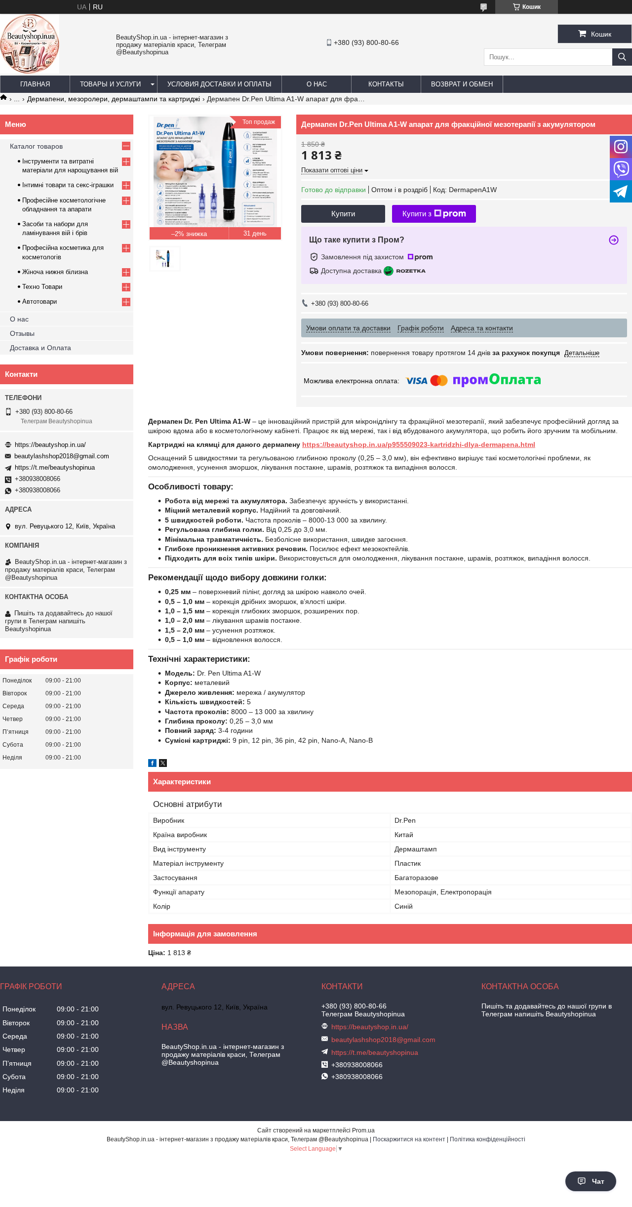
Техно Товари (42, 286)
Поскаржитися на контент (409, 1139)
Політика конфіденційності (487, 1139)
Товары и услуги (110, 84)
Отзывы (22, 333)
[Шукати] (622, 57)
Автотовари (39, 301)
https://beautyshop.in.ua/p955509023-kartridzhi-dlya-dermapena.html (418, 444)
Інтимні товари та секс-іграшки (68, 185)
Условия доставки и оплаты (219, 84)
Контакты (386, 84)
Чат (598, 1181)
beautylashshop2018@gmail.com (61, 456)
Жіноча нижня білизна (55, 272)
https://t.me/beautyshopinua (55, 467)
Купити (343, 213)
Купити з (417, 213)
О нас (317, 84)
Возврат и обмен (462, 84)
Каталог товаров (36, 146)
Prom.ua (363, 1130)
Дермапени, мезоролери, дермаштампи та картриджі (113, 99)
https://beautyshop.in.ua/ (50, 444)
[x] (163, 764)
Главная (35, 84)
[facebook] (152, 764)
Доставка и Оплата (40, 348)
